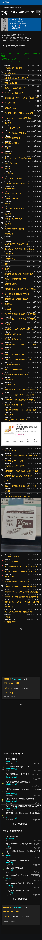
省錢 (15, 679)
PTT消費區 (4, 7)
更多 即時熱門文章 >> (21, 899)
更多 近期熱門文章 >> (21, 824)
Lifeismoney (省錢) (15, 7)
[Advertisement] (21, 651)
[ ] (11, 761)
